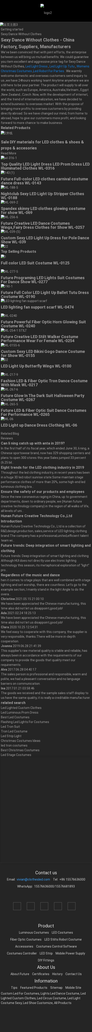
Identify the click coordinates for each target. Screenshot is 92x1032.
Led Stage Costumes (16, 755)
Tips (14, 987)
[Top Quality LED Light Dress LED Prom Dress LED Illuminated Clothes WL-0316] (9, 158)
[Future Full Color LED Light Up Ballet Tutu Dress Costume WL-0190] (7, 286)
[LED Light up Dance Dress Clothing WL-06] (7, 419)
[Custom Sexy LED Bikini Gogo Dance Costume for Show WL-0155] (10, 345)
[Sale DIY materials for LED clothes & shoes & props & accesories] (7, 133)
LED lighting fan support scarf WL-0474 (37, 307)
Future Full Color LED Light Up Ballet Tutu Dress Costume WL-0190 (45, 294)
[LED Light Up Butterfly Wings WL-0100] (4, 360)
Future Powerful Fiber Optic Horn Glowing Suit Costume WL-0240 (43, 324)
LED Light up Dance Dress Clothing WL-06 (39, 425)
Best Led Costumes (15, 717)
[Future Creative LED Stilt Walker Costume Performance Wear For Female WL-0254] (14, 330)
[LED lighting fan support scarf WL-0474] (24, 301)
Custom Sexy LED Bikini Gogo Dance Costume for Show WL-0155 (43, 353)
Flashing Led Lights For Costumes (25, 722)
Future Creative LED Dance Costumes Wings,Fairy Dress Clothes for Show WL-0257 (42, 225)
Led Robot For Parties (48, 71)
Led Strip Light (11, 736)
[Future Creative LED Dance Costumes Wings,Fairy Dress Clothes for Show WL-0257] (9, 217)
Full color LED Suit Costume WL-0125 (35, 263)
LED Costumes (62, 932)
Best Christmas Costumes (20, 750)
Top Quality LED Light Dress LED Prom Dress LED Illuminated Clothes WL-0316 (45, 166)
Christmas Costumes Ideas (20, 741)
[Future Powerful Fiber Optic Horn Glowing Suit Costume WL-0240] (9, 315)
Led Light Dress (36, 66)
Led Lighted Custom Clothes (21, 708)
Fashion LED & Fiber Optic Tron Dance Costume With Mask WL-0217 (44, 382)
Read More (8, 153)
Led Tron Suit (10, 726)
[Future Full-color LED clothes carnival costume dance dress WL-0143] (8, 172)
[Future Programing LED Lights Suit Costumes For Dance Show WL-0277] (9, 271)
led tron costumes (14, 745)
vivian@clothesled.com (33, 879)
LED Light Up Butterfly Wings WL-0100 (36, 366)
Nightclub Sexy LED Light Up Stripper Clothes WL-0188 (42, 195)
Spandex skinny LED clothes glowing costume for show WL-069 (43, 210)
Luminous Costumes (34, 932)
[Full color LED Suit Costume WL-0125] (3, 256)
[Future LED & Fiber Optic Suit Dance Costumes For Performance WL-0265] (9, 404)
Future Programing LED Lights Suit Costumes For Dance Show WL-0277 (43, 279)
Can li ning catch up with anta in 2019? (33, 443)
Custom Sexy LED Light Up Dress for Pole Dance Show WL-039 (45, 239)
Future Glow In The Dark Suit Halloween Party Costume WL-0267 (42, 397)
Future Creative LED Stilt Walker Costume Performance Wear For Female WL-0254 (39, 338)
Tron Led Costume (14, 731)
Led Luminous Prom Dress (19, 712)
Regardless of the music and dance (30, 575)
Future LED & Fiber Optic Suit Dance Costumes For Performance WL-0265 (43, 412)
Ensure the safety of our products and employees (42, 492)
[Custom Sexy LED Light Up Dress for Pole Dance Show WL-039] (10, 231)
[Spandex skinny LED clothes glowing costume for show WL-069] (9, 202)
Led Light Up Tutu (62, 66)
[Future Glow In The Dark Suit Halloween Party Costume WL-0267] (9, 389)
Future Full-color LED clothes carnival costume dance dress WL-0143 (44, 181)
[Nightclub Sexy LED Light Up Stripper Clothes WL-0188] (9, 187)
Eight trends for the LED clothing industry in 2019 (42, 467)
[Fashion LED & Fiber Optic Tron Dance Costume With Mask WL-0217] (9, 374)
